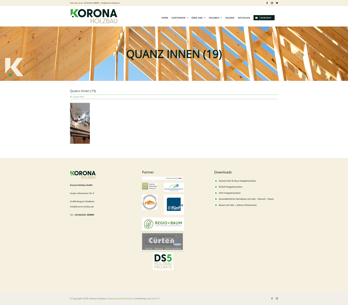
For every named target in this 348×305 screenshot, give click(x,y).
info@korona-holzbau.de (110, 3)
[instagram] (277, 298)
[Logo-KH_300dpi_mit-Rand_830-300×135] (174, 184)
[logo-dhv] (149, 184)
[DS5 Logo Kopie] (163, 255)
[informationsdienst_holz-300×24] (162, 178)
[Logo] (149, 196)
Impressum (113, 298)
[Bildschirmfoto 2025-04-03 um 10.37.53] (162, 234)
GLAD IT (155, 298)
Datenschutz (126, 298)
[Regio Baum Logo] (163, 218)
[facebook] (272, 298)
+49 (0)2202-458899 (84, 214)
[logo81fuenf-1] (174, 196)
